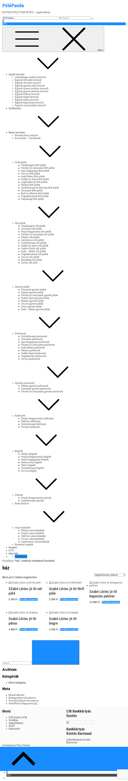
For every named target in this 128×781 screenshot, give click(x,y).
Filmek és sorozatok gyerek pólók (39, 295)
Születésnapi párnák (32, 500)
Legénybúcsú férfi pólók (34, 182)
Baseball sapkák (24, 544)
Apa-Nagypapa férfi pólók (35, 170)
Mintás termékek (17, 132)
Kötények (20, 415)
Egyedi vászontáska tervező (30, 105)
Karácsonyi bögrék (31, 462)
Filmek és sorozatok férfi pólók (38, 168)
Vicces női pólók (30, 257)
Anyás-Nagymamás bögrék (36, 456)
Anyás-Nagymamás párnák (36, 497)
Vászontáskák (22, 527)
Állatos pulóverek (30, 350)
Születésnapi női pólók (33, 243)
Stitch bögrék (28, 465)
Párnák (19, 495)
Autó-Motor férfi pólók (33, 176)
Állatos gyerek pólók (32, 301)
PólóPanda (13, 5)
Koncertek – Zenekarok (28, 138)
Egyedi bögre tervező (26, 97)
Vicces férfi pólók (30, 173)
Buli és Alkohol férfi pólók (35, 193)
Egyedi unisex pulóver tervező (31, 88)
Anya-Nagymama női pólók (36, 231)
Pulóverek (20, 333)
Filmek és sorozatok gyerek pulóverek (42, 391)
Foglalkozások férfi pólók (35, 196)
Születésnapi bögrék (32, 468)
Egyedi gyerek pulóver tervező (31, 91)
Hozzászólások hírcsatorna (24, 700)
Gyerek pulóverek (24, 383)
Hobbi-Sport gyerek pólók (35, 298)
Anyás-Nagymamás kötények (37, 418)
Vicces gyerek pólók (32, 303)
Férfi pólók (21, 162)
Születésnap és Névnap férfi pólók (40, 187)
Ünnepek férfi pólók (32, 190)
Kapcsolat (13, 553)
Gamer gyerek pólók (32, 292)
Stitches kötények (31, 421)
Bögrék (19, 451)
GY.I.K (11, 550)
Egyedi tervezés (17, 74)
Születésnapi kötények (33, 424)
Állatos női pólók (30, 237)
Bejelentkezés (16, 695)
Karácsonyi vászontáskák (35, 541)
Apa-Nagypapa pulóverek (35, 342)
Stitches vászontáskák (33, 536)
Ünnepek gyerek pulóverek (36, 388)
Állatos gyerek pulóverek (34, 386)
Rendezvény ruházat (26, 135)
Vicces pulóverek (30, 359)
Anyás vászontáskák (32, 533)
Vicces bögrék (29, 471)
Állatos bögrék (29, 454)
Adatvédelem (16, 723)
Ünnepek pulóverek (32, 339)
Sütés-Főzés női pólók (33, 248)
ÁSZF (12, 726)
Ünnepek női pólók (31, 228)
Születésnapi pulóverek (34, 336)
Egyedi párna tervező (26, 99)
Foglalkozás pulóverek (33, 356)
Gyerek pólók (22, 286)
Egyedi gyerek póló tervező (30, 85)
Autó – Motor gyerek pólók (35, 309)
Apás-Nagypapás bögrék (35, 459)
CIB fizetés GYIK (18, 717)
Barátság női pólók (31, 260)
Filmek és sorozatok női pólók (37, 234)
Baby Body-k (22, 503)
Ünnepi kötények (30, 427)
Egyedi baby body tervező (29, 102)
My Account (21, 556)
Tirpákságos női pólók (33, 226)
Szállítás (13, 720)
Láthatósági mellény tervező (30, 77)
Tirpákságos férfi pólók (33, 165)
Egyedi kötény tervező (27, 94)
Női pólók (20, 223)
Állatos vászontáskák (32, 530)
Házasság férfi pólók (32, 199)
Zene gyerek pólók (31, 306)
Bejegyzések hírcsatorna (22, 698)
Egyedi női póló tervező (28, 83)
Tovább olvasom (29, 599)
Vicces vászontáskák (32, 539)
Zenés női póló (29, 262)
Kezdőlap (7, 560)
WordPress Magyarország (23, 703)
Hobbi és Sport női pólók (34, 245)
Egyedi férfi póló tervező (28, 80)
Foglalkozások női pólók (34, 254)
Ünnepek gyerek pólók (33, 289)
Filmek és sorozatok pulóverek (38, 344)
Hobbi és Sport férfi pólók (35, 179)
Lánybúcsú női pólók (32, 240)
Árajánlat (13, 547)
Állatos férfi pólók (30, 185)
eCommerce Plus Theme (16, 745)
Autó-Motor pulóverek (33, 347)
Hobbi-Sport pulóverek (33, 353)
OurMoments (15, 108)
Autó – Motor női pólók (33, 251)
